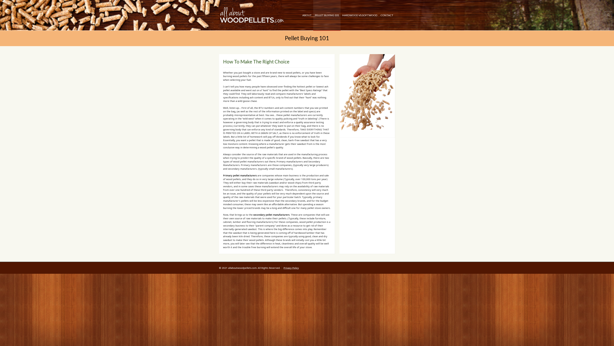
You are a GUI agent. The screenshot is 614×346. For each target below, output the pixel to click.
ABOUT (307, 15)
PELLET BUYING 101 (327, 15)
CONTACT (387, 15)
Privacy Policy (291, 267)
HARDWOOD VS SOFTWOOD (359, 15)
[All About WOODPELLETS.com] (251, 15)
